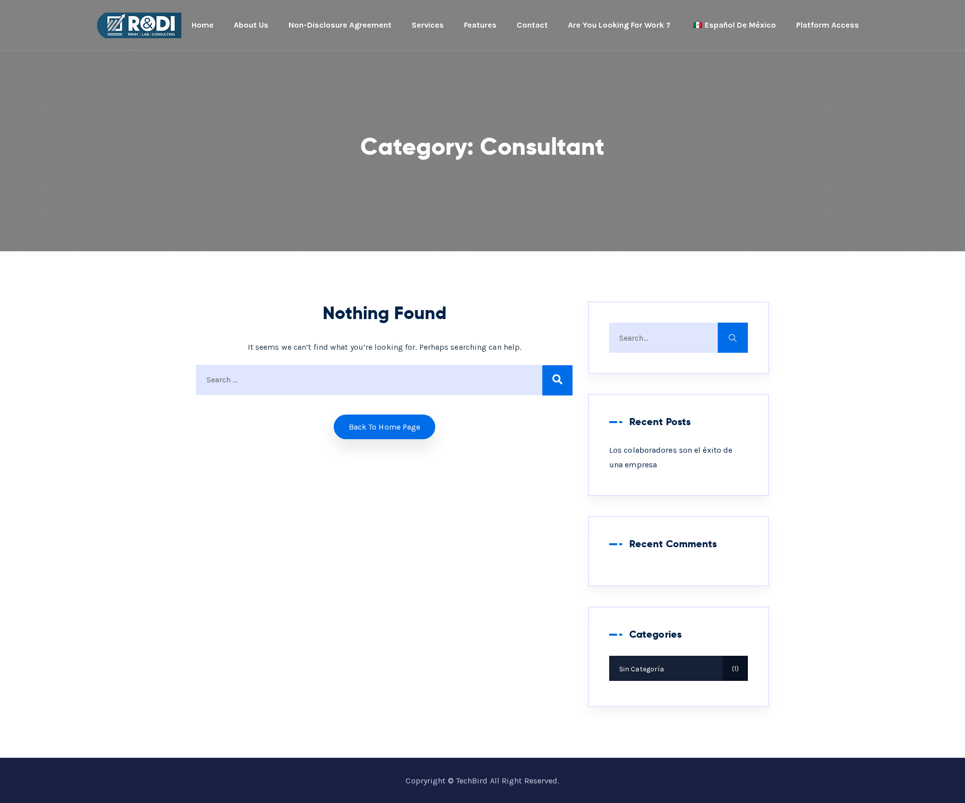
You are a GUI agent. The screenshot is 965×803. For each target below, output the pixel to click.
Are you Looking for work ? (619, 25)
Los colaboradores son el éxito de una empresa (670, 457)
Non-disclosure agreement (340, 25)
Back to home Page (385, 427)
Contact (532, 25)
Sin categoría (677, 669)
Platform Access (827, 25)
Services (428, 25)
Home (202, 25)
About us (251, 25)
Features (480, 25)
